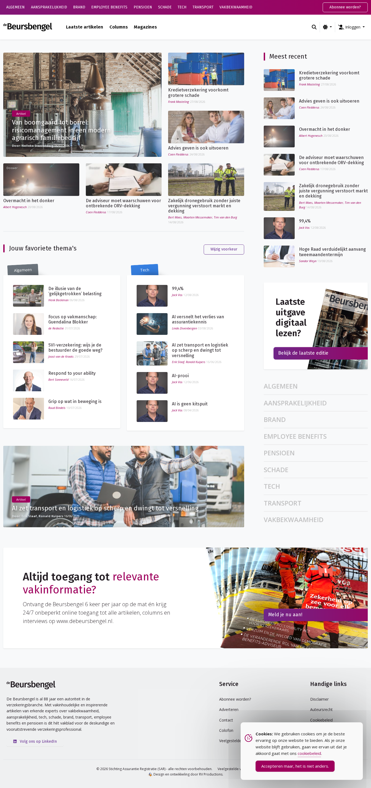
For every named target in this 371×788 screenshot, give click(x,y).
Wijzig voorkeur (223, 249)
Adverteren (228, 709)
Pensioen (143, 7)
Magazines (145, 27)
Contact (226, 720)
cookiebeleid (309, 753)
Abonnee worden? (345, 7)
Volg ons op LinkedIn (38, 741)
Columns (118, 27)
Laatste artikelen (84, 27)
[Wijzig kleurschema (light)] (327, 27)
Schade (165, 7)
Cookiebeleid (321, 720)
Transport (203, 7)
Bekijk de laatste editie (303, 353)
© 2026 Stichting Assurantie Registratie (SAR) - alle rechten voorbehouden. (154, 769)
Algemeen (15, 7)
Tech (182, 7)
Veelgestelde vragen (234, 769)
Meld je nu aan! (285, 615)
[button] (351, 27)
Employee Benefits (109, 7)
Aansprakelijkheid (49, 7)
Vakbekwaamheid (235, 7)
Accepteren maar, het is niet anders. (295, 766)
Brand (79, 7)
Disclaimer (319, 699)
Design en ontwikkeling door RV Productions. (188, 774)
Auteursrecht (321, 709)
